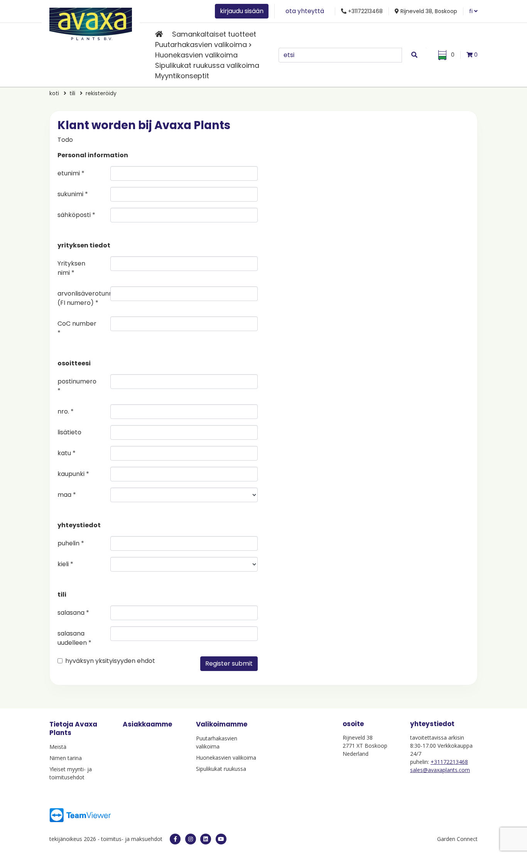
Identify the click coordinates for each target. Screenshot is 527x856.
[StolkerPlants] (221, 839)
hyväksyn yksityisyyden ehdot (110, 660)
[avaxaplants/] (190, 839)
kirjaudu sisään (242, 11)
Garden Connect (457, 839)
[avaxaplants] (175, 839)
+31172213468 (449, 761)
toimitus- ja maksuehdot (131, 839)
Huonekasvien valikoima (196, 55)
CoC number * (76, 328)
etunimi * (70, 173)
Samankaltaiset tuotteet (214, 34)
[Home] (159, 34)
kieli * (65, 564)
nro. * (65, 411)
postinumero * (76, 386)
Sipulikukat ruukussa (221, 768)
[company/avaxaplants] (205, 839)
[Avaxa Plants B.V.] (91, 22)
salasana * (73, 612)
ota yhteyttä (304, 11)
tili (72, 93)
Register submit (229, 663)
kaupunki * (73, 473)
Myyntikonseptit (182, 76)
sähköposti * (76, 214)
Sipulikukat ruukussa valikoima (207, 65)
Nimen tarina (65, 758)
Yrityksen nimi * (71, 268)
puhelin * (70, 543)
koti (54, 93)
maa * (66, 494)
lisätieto (69, 432)
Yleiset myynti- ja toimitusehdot (70, 773)
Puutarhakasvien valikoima (201, 44)
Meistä (57, 746)
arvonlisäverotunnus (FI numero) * (81, 298)
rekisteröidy (101, 93)
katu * (66, 453)
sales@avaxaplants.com (440, 770)
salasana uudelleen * (74, 638)
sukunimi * (72, 194)
